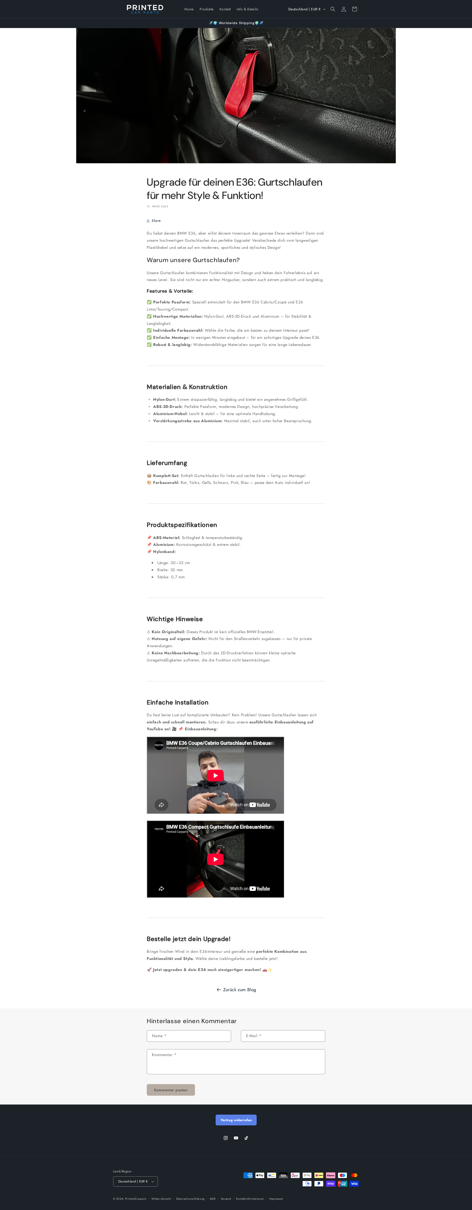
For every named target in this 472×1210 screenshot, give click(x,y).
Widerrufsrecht (161, 1199)
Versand (226, 1199)
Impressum (276, 1199)
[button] (332, 9)
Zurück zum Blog (239, 989)
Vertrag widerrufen (236, 1120)
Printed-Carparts (135, 1199)
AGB (213, 1199)
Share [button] (156, 220)
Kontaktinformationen (250, 1199)
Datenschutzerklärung (190, 1199)
